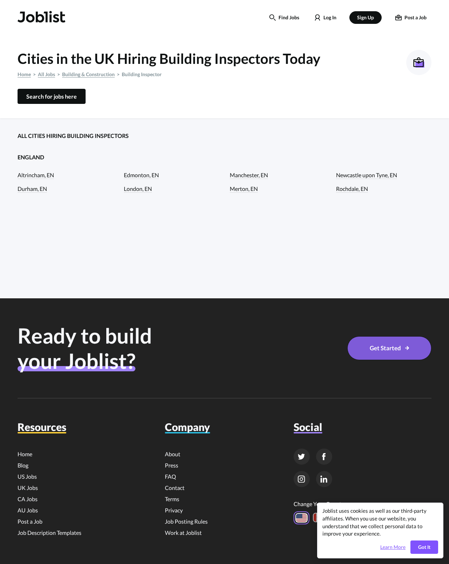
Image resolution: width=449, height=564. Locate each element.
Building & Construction (88, 74)
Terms (172, 499)
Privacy (174, 510)
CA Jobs (28, 499)
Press (171, 465)
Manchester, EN (249, 175)
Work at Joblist (183, 532)
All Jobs (46, 74)
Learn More (393, 547)
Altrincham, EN (36, 175)
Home (24, 74)
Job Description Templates (49, 532)
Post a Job (30, 521)
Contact (175, 487)
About (172, 454)
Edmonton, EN (141, 175)
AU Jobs (28, 510)
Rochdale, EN (352, 188)
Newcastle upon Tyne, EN (366, 175)
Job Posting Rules (186, 521)
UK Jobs (28, 487)
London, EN (138, 188)
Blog (23, 465)
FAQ (170, 476)
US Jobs (27, 476)
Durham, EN (32, 188)
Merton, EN (244, 188)
